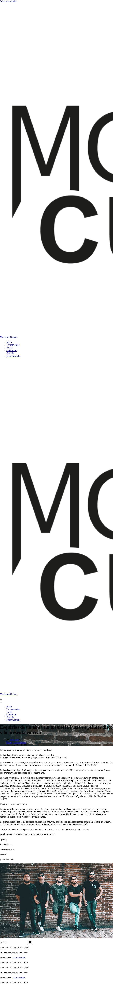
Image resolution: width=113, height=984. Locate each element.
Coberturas (11, 350)
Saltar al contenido (8, 1)
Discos (9, 742)
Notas (9, 347)
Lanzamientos (12, 345)
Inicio (9, 342)
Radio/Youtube (13, 356)
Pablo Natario (19, 957)
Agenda (10, 353)
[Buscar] (30, 942)
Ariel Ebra (14, 739)
